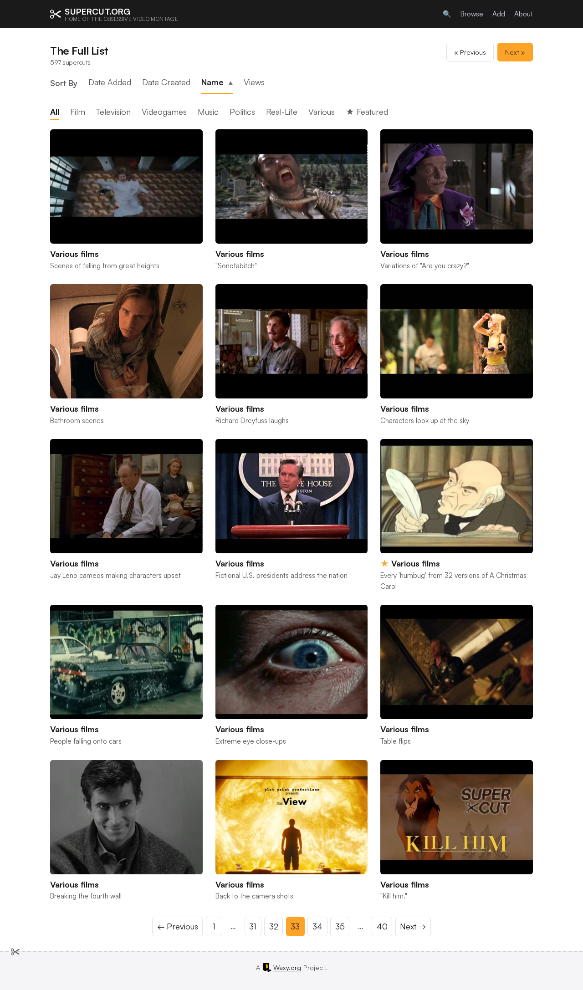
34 (317, 926)
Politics (242, 112)
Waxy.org (287, 967)
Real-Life (281, 112)
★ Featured (367, 112)
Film (77, 112)
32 (273, 926)
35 (340, 926)
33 (295, 926)
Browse (471, 14)
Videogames (164, 112)
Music (208, 112)
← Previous (177, 926)
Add (498, 14)
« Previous (470, 52)
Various (321, 112)
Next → (413, 926)
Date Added (109, 82)
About (523, 14)
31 (252, 926)
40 (382, 926)
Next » (515, 52)
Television (113, 112)
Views (254, 82)
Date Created (166, 82)
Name (217, 82)
